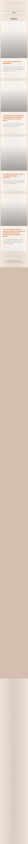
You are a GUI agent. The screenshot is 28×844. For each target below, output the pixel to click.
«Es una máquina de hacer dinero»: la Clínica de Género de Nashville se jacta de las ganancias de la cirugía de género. (14, 233)
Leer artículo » (6, 74)
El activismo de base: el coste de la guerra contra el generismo (13, 175)
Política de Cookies (20, 262)
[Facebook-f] (13, 2)
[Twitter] (15, 2)
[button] (14, 12)
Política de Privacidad (12, 262)
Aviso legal (6, 262)
